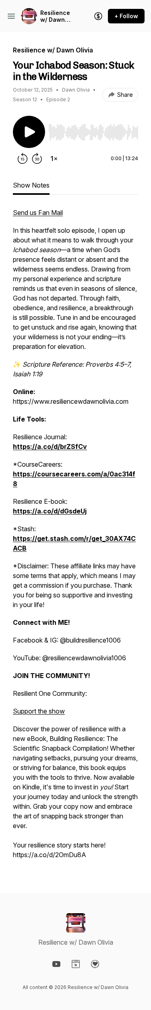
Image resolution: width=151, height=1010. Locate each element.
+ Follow (126, 16)
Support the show (39, 711)
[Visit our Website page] (76, 964)
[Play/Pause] (29, 132)
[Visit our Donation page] (95, 964)
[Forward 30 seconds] (37, 158)
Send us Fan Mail (38, 213)
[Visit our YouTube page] (56, 964)
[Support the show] (98, 16)
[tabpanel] (75, 538)
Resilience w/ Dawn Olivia (55, 16)
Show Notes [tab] (31, 185)
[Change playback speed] (54, 158)
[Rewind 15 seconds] (22, 158)
